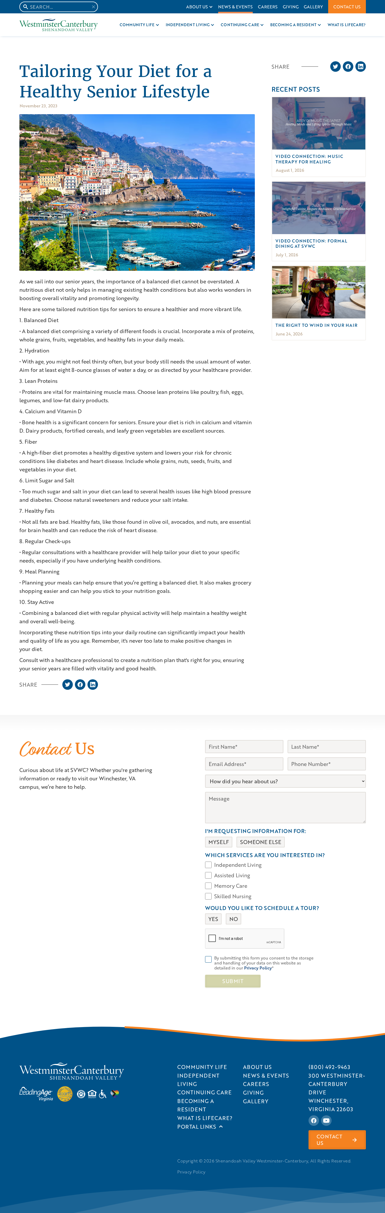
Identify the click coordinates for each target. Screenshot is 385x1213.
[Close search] (93, 7)
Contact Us (347, 7)
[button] (199, 6)
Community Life (137, 24)
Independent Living (188, 24)
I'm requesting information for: (255, 831)
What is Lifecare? (347, 24)
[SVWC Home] (71, 1071)
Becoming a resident (293, 24)
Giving (291, 7)
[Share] (67, 684)
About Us (197, 7)
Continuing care (240, 24)
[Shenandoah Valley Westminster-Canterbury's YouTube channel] (326, 1120)
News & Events (235, 7)
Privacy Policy (191, 1172)
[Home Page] (58, 24)
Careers (268, 7)
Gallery (313, 7)
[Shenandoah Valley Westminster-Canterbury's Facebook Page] (314, 1120)
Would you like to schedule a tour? (262, 908)
